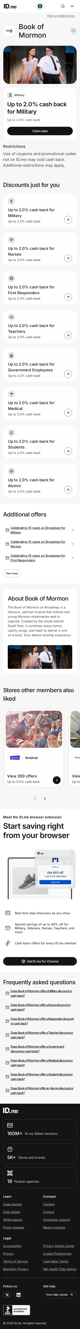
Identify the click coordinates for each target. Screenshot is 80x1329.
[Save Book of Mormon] (73, 30)
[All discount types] (40, 6)
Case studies (12, 1204)
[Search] (63, 6)
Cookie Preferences (57, 1253)
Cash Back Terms (55, 1261)
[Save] (56, 717)
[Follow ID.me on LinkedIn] (18, 1295)
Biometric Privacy (16, 1269)
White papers (12, 1220)
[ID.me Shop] (13, 6)
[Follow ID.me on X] (7, 1295)
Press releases (13, 1227)
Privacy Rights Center (59, 1246)
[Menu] (72, 6)
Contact (48, 1212)
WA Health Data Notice (59, 1269)
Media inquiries (54, 1227)
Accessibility (12, 1246)
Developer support (56, 1220)
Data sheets (11, 1212)
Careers (49, 1204)
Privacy (8, 1253)
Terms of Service (15, 1261)
